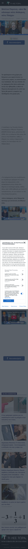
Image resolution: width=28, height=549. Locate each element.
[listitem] (14, 271)
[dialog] (14, 274)
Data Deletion (5, 306)
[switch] (22, 274)
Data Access (14, 306)
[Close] (24, 242)
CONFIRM (8, 300)
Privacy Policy (22, 306)
